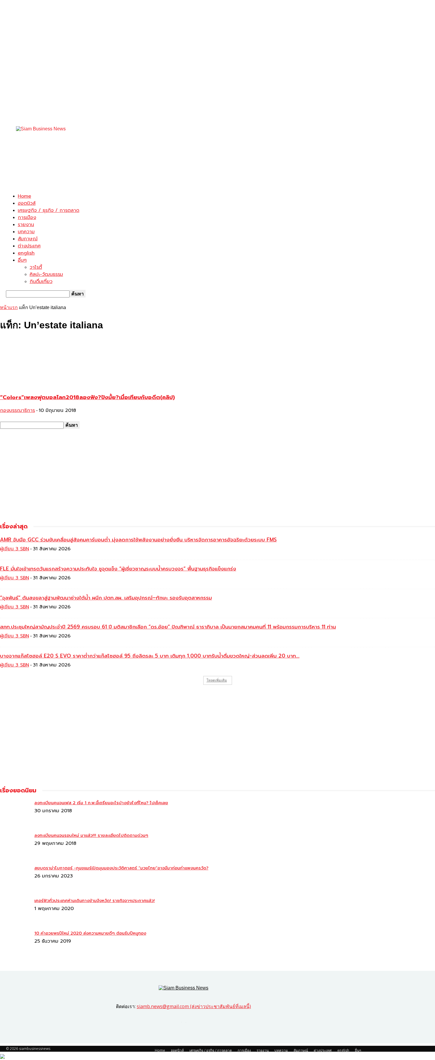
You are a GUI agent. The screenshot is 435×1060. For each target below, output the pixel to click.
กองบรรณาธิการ (17, 410)
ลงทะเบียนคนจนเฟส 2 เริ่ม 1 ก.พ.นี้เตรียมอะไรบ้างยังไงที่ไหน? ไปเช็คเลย (101, 803)
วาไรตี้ (36, 267)
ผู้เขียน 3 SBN (14, 548)
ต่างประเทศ (29, 246)
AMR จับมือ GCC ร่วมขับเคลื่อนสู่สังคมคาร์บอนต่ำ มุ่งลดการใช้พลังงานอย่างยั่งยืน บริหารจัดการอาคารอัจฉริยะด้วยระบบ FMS (138, 539)
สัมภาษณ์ (28, 238)
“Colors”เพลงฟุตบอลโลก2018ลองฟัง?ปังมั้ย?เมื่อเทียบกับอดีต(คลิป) (87, 397)
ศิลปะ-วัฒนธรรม (46, 274)
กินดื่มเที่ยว (41, 281)
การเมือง (27, 217)
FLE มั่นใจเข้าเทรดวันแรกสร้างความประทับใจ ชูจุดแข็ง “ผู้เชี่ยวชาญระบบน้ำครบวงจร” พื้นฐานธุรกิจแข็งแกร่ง (118, 569)
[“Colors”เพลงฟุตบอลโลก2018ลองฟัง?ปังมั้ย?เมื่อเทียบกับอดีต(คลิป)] (48, 384)
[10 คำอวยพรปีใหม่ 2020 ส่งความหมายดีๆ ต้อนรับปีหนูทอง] (15, 805)
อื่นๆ (22, 260)
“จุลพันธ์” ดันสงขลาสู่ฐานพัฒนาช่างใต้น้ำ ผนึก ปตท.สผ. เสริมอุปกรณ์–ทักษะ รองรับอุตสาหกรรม (106, 598)
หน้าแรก (9, 307)
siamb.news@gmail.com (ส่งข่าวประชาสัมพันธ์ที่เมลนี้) (194, 1006)
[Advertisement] (113, 174)
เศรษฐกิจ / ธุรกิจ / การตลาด (48, 210)
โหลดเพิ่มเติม (217, 680)
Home (24, 196)
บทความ (26, 231)
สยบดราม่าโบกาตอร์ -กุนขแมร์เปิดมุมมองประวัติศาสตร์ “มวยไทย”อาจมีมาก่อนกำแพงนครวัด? (121, 868)
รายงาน (26, 224)
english (26, 253)
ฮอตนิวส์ (27, 203)
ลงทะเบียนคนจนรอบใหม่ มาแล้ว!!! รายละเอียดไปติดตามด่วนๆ (91, 835)
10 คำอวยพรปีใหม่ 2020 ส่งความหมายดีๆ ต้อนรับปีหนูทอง (90, 933)
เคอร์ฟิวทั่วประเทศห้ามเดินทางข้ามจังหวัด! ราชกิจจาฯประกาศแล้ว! (94, 901)
